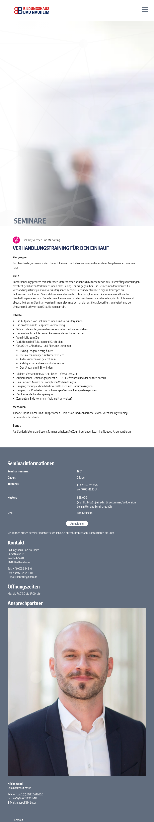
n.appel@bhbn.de (26, 802)
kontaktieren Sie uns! (101, 532)
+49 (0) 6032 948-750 (30, 794)
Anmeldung (77, 523)
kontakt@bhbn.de (26, 576)
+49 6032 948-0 (22, 568)
